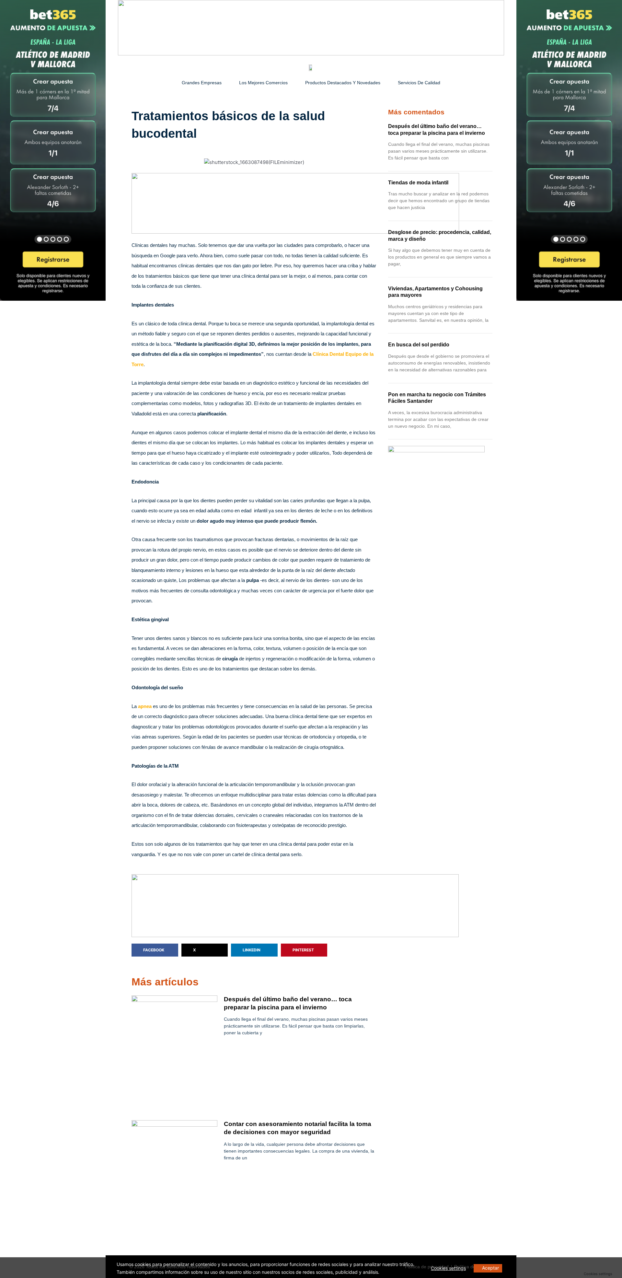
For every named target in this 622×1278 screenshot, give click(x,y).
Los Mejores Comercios (263, 82)
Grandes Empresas (202, 82)
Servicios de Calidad (419, 82)
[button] (155, 950)
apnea (145, 706)
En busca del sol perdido (418, 344)
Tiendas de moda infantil (418, 182)
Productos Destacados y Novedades (342, 82)
